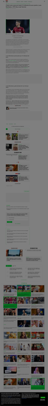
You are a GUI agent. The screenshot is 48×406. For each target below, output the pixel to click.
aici (1, 401)
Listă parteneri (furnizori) (24, 398)
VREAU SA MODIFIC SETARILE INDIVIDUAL (42, 399)
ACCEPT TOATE (43, 397)
